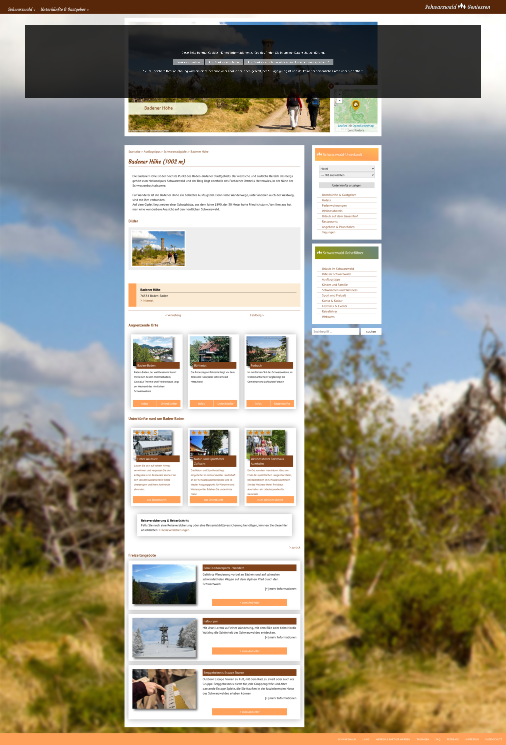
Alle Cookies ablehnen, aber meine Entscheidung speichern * (288, 62)
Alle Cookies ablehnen (224, 62)
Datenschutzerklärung (309, 53)
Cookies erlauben (188, 62)
